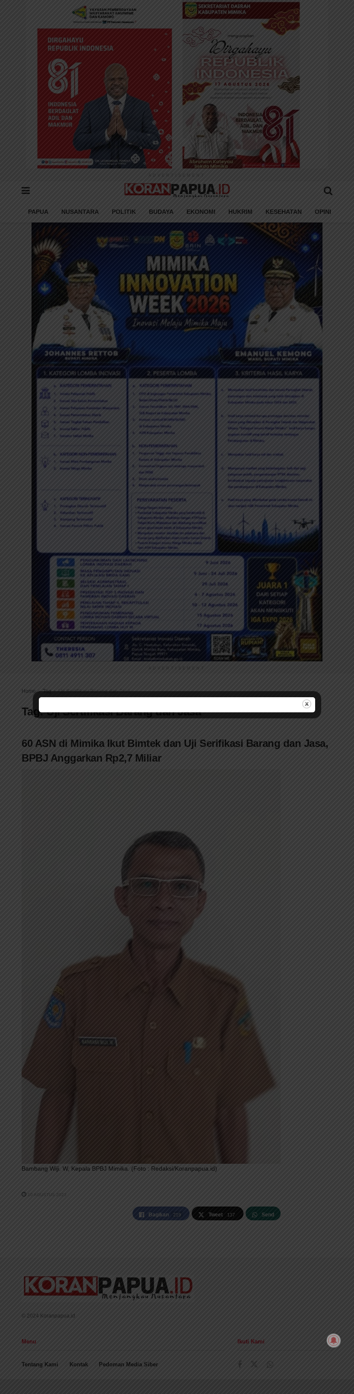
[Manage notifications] (334, 1340)
